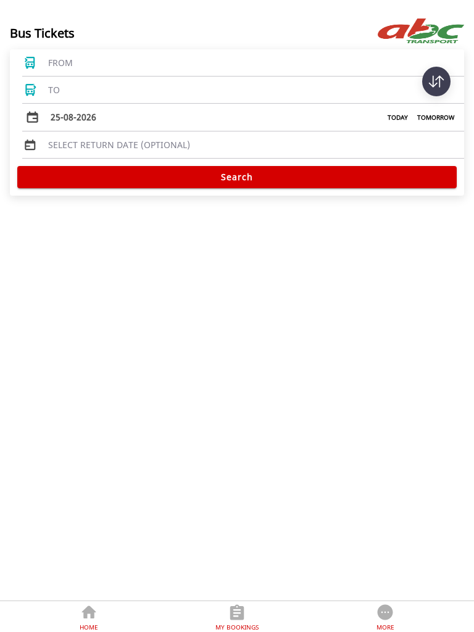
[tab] (89, 616)
